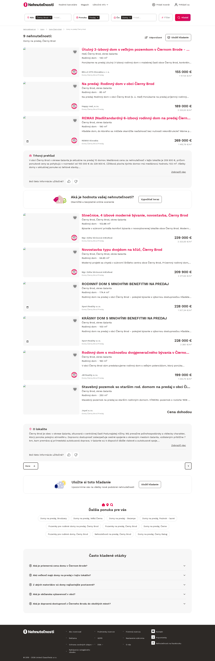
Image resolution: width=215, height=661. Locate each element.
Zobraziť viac (178, 172)
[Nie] (76, 181)
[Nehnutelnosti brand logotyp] (38, 4)
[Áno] (69, 181)
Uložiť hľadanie (180, 37)
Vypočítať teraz (150, 199)
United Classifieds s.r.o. (46, 657)
